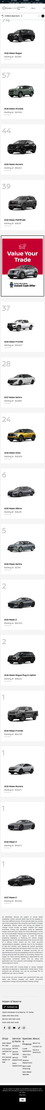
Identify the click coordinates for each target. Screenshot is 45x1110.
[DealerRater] (24, 1027)
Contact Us (11, 1007)
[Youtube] (14, 1027)
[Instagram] (9, 1027)
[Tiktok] (19, 1027)
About (36, 1038)
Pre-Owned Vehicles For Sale (7, 1051)
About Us (36, 1043)
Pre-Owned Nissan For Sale (6, 1059)
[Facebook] (4, 1027)
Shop (5, 1038)
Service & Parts (16, 1040)
